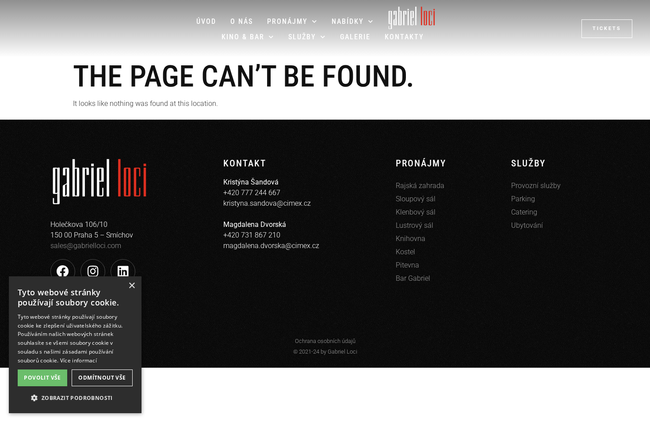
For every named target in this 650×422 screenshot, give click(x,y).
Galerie (355, 37)
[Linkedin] (123, 271)
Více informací (78, 360)
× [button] (131, 286)
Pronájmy (287, 21)
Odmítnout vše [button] (102, 377)
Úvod (206, 21)
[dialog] (75, 344)
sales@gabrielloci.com (85, 245)
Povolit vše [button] (42, 377)
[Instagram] (92, 271)
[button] (75, 398)
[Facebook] (62, 271)
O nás (241, 21)
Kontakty (404, 37)
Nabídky (348, 21)
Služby (302, 37)
